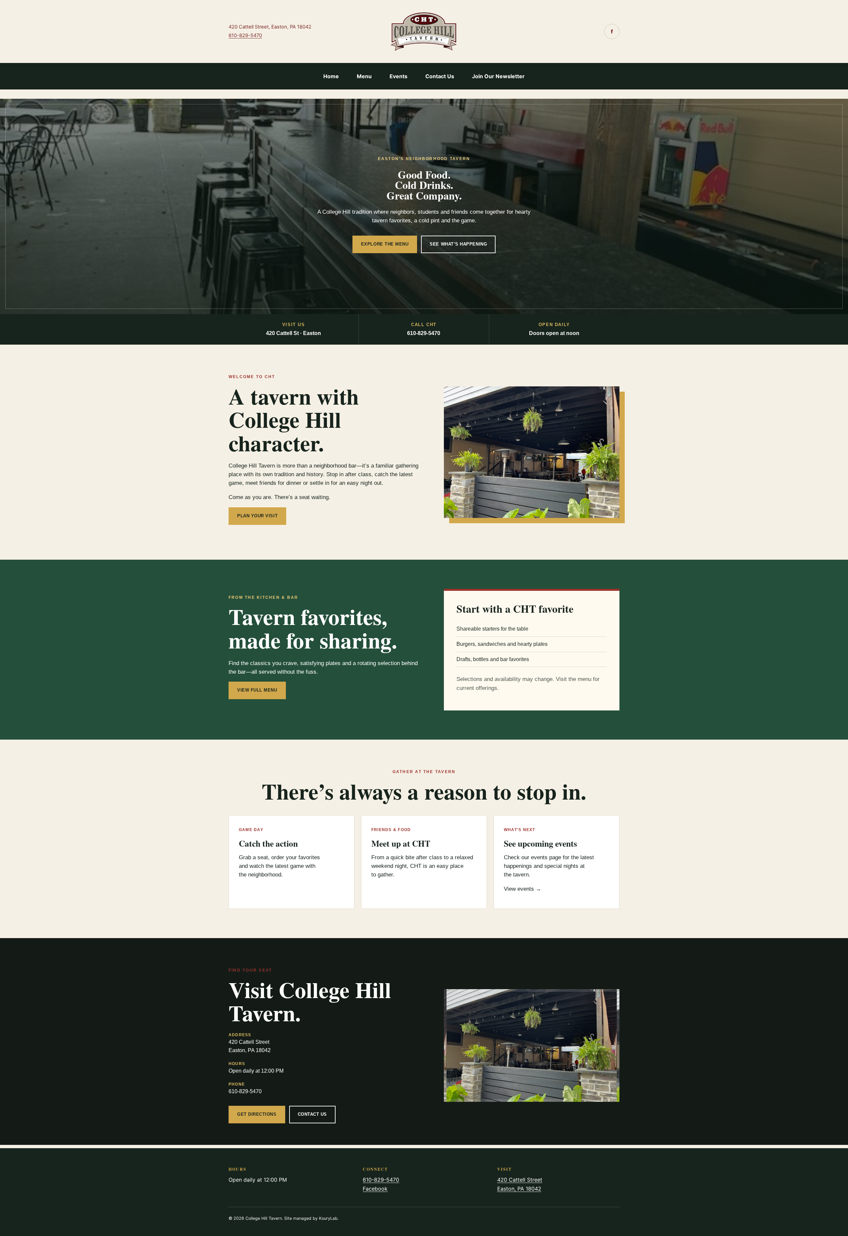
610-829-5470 (245, 35)
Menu (364, 76)
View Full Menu (257, 690)
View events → (522, 889)
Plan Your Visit (257, 515)
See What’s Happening (458, 244)
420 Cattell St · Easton (293, 329)
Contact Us (439, 76)
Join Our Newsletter (498, 76)
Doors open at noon (554, 329)
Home (331, 76)
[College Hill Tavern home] (424, 31)
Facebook (375, 1188)
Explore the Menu (385, 244)
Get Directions (257, 1114)
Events (398, 76)
